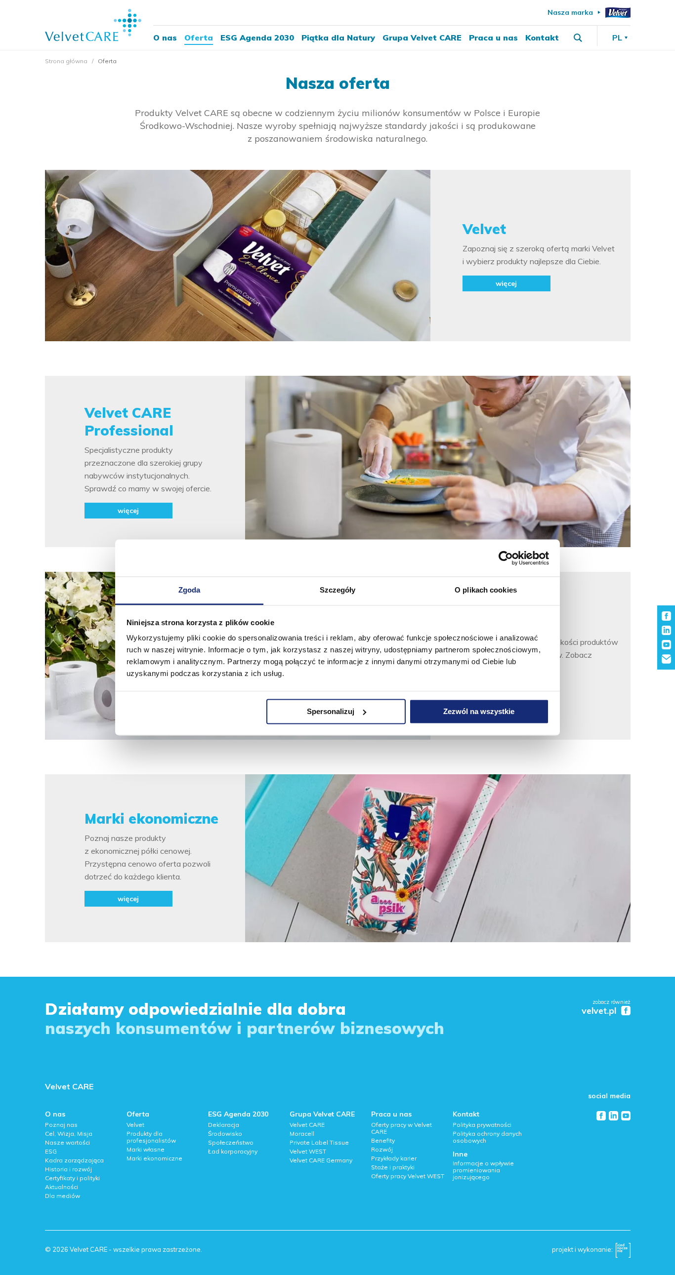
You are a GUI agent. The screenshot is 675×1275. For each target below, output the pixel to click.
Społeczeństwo (230, 1142)
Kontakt (542, 37)
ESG (51, 1151)
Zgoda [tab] (189, 590)
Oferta (198, 37)
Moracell (302, 1133)
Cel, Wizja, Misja (68, 1133)
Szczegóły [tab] (338, 590)
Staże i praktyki (393, 1167)
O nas (165, 37)
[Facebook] (601, 1115)
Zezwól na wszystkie (478, 711)
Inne (460, 1154)
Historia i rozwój (68, 1169)
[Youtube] (626, 1115)
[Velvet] (618, 12)
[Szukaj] (578, 38)
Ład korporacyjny (232, 1151)
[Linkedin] (613, 1115)
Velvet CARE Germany (321, 1160)
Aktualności (61, 1187)
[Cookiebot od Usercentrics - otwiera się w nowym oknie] (506, 558)
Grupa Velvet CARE (422, 37)
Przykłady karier (394, 1158)
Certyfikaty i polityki (72, 1178)
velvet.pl (599, 1011)
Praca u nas (493, 37)
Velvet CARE (69, 1086)
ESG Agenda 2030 (257, 37)
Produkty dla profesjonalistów (151, 1137)
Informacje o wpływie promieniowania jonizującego (483, 1170)
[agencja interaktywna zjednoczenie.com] (623, 1252)
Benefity (383, 1140)
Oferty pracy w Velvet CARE (401, 1128)
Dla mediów (62, 1195)
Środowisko (225, 1133)
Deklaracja (223, 1124)
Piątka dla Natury (338, 37)
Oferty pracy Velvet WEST (407, 1176)
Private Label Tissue (319, 1142)
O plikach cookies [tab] (486, 590)
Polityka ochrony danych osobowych (487, 1137)
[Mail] (666, 659)
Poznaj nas (61, 1124)
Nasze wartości (67, 1142)
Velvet (135, 1124)
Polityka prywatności (482, 1124)
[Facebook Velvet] (626, 1010)
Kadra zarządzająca (74, 1160)
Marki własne (146, 1149)
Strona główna (66, 61)
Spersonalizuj (330, 711)
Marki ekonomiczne (154, 1158)
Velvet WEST (308, 1151)
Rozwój (382, 1149)
